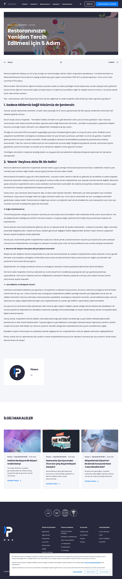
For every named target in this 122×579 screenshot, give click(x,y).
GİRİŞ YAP (89, 4)
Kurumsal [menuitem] (83, 527)
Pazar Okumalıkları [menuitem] (67, 540)
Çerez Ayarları (77, 572)
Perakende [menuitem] (45, 538)
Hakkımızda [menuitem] (84, 532)
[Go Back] (61, 62)
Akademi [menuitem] (56, 4)
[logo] (8, 532)
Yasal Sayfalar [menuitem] (104, 527)
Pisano (10, 25)
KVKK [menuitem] (101, 535)
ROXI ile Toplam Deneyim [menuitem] (66, 532)
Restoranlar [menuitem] (46, 545)
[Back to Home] (10, 4)
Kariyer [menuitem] (82, 538)
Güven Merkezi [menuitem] (104, 532)
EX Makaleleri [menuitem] (65, 547)
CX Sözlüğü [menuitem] (65, 550)
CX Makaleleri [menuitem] (65, 544)
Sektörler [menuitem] (33, 4)
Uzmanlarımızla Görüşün (107, 4)
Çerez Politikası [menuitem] (104, 538)
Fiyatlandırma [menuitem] (67, 4)
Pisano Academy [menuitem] (67, 527)
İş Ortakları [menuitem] (84, 535)
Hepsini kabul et (90, 572)
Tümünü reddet (103, 572)
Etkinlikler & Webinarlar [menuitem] (69, 537)
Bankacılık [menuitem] (45, 532)
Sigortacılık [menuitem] (46, 535)
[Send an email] (31, 375)
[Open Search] (81, 4)
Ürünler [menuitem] (24, 4)
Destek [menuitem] (82, 542)
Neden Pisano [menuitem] (44, 4)
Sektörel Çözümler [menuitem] (49, 527)
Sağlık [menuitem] (44, 549)
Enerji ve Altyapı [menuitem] (47, 552)
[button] (3, 575)
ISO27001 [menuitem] (102, 542)
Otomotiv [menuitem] (45, 542)
